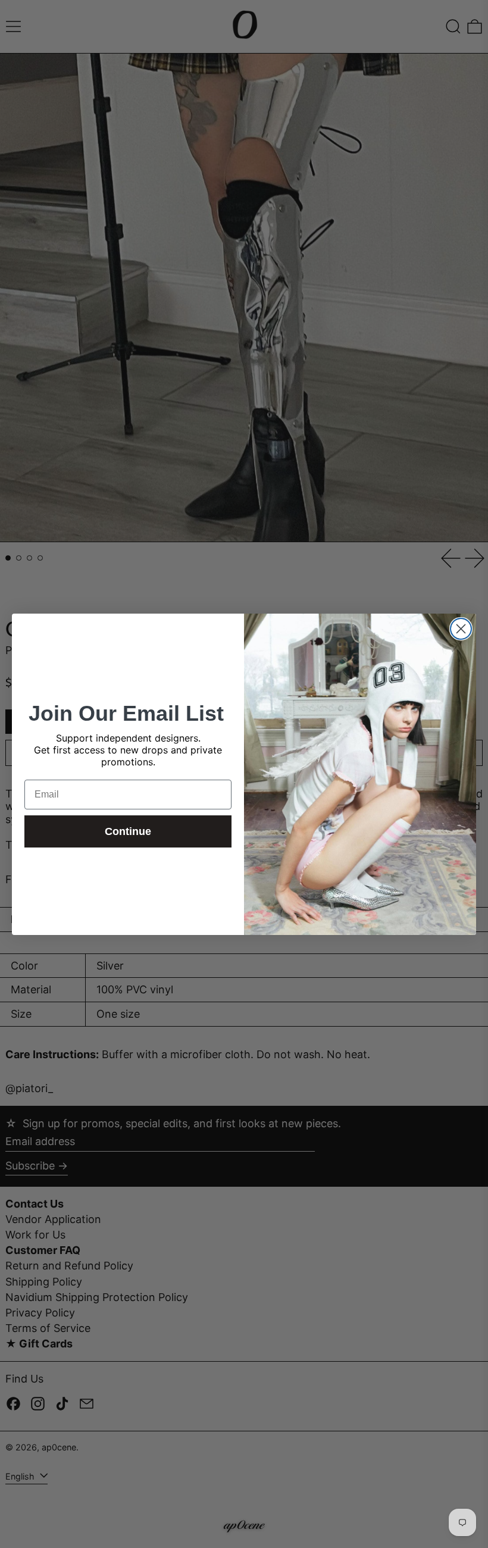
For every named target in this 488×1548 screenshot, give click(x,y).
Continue (128, 831)
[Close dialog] (461, 628)
